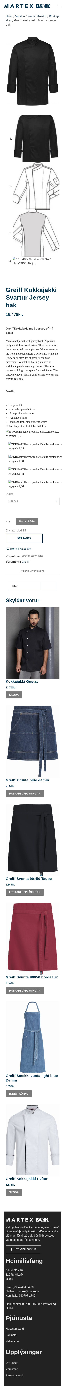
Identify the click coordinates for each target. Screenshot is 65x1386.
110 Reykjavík (14, 1274)
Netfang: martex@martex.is (22, 1291)
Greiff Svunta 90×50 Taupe (29, 879)
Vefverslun (12, 1341)
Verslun (20, 16)
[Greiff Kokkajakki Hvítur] (32, 1140)
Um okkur (12, 1362)
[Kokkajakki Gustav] (32, 643)
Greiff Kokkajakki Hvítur (26, 1179)
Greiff (25, 561)
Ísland (9, 1278)
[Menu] (59, 6)
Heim (9, 16)
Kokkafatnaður (37, 16)
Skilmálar (11, 1335)
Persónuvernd (14, 1375)
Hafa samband (15, 1328)
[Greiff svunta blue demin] (32, 741)
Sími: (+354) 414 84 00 (20, 1287)
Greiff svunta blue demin (27, 780)
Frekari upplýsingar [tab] (33, 571)
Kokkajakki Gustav (22, 681)
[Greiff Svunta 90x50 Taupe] (32, 840)
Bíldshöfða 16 (14, 1270)
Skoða (14, 694)
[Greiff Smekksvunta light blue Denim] (32, 1037)
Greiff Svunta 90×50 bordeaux (32, 977)
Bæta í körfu (27, 521)
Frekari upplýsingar (24, 793)
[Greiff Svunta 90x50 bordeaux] (32, 939)
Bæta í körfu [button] (18, 1093)
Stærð (10, 494)
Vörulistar (12, 1369)
